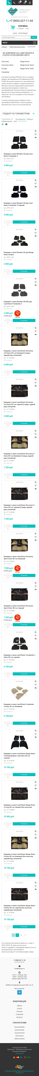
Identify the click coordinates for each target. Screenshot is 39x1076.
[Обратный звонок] (14, 2)
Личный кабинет (19, 1027)
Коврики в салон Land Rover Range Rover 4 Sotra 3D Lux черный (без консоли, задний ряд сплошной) (19, 908)
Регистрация (23, 33)
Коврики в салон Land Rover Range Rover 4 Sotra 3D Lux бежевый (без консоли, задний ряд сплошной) (19, 856)
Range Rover (24, 62)
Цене (15, 121)
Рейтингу (30, 119)
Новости (19, 1005)
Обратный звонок (19, 962)
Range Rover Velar (27, 69)
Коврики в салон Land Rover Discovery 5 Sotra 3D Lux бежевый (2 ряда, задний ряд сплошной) (19, 456)
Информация (19, 1001)
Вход (15, 33)
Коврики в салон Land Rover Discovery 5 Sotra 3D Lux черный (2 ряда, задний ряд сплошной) (19, 507)
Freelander (5, 72)
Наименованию (7, 121)
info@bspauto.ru (19, 968)
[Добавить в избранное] (35, 134)
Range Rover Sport (27, 65)
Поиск (34, 37)
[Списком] (6, 124)
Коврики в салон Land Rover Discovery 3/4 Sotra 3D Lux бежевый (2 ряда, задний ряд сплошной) (18, 353)
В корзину (24, 172)
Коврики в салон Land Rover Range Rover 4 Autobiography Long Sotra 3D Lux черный (19, 756)
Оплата (19, 1008)
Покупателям (19, 1023)
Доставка (19, 1011)
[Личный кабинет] (30, 2)
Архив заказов (19, 1030)
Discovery (5, 62)
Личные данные (19, 1032)
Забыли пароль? (19, 1038)
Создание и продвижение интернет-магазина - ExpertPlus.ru (19, 1071)
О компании (19, 1014)
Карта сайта (19, 1053)
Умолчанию (22, 121)
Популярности (20, 119)
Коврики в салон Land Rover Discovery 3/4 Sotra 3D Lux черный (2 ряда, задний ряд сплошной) (19, 404)
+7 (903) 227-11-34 (21, 20)
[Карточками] (3, 124)
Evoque (4, 69)
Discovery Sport (7, 65)
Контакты (19, 1017)
